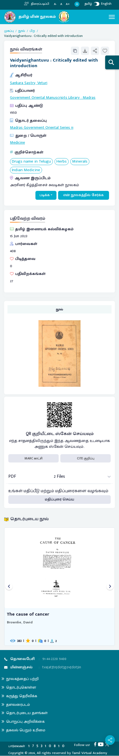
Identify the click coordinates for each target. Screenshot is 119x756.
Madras (89, 97)
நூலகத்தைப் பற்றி (22, 679)
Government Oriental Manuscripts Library (45, 97)
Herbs (61, 161)
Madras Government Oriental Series (40, 127)
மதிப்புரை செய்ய (59, 499)
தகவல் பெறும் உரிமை (25, 730)
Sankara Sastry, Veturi (28, 83)
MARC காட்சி (34, 458)
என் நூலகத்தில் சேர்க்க (83, 195)
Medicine (17, 142)
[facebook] (96, 744)
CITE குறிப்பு (85, 458)
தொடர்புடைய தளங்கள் (27, 713)
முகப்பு (9, 30)
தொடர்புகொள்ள (21, 687)
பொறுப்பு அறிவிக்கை (25, 721)
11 (72, 127)
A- (55, 4)
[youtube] (101, 744)
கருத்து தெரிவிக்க (21, 696)
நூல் (21, 30)
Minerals (79, 161)
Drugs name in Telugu (31, 161)
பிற (32, 30)
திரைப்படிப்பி (39, 3)
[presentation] (9, 586)
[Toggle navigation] (112, 17)
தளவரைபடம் (18, 704)
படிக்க (45, 195)
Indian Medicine (26, 170)
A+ (68, 4)
